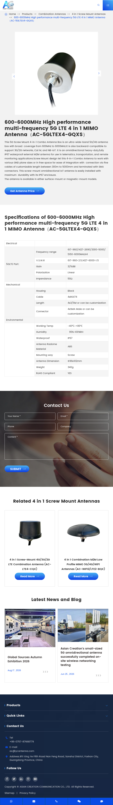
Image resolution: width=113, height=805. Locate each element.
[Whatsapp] (11, 801)
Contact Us (15, 726)
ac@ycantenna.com (22, 751)
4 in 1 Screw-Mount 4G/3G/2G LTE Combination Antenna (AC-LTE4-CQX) (29, 564)
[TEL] (56, 801)
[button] (14, 76)
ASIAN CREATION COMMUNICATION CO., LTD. (45, 787)
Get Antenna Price (24, 191)
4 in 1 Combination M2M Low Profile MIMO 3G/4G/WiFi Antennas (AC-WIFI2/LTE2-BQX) (83, 564)
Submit (18, 469)
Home (12, 14)
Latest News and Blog (56, 600)
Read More (29, 576)
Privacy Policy (28, 793)
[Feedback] (101, 801)
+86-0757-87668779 (22, 742)
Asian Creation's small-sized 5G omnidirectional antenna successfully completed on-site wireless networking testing (81, 657)
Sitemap (9, 793)
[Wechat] (79, 801)
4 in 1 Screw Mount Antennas (88, 14)
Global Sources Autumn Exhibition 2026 (25, 659)
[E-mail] (34, 801)
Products (27, 14)
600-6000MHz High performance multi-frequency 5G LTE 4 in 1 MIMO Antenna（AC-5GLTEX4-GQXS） (56, 19)
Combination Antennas (52, 14)
